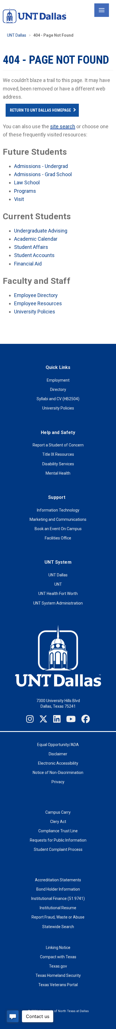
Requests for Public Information (58, 840)
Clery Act (58, 821)
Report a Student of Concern (58, 445)
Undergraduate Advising (40, 231)
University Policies (34, 312)
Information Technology (58, 510)
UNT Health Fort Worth (58, 593)
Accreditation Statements (58, 880)
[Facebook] (85, 719)
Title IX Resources (58, 454)
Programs (25, 191)
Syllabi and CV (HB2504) (58, 399)
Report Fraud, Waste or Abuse (58, 917)
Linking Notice (58, 947)
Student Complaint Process (58, 849)
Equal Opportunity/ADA (58, 744)
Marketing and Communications (58, 519)
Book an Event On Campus (58, 528)
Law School (27, 182)
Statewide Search (58, 926)
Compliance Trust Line (58, 831)
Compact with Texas (58, 957)
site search (62, 126)
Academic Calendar (35, 239)
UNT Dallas (16, 35)
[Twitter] (43, 719)
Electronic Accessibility (58, 763)
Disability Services (58, 464)
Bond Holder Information (58, 889)
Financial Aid (28, 264)
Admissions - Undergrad (41, 166)
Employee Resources (38, 303)
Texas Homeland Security (58, 975)
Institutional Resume (58, 908)
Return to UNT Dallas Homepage (40, 110)
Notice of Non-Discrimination (58, 772)
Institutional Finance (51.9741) (58, 898)
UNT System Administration (58, 603)
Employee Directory (36, 295)
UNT (58, 584)
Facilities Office (58, 538)
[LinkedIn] (57, 719)
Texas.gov (58, 966)
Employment (58, 380)
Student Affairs (31, 247)
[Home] (34, 15)
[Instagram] (30, 719)
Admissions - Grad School (43, 174)
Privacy (58, 782)
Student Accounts (34, 255)
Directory (58, 389)
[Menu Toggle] (101, 10)
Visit (19, 199)
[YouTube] (71, 719)
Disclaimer (58, 754)
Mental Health (58, 473)
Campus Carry (58, 812)
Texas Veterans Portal (58, 984)
